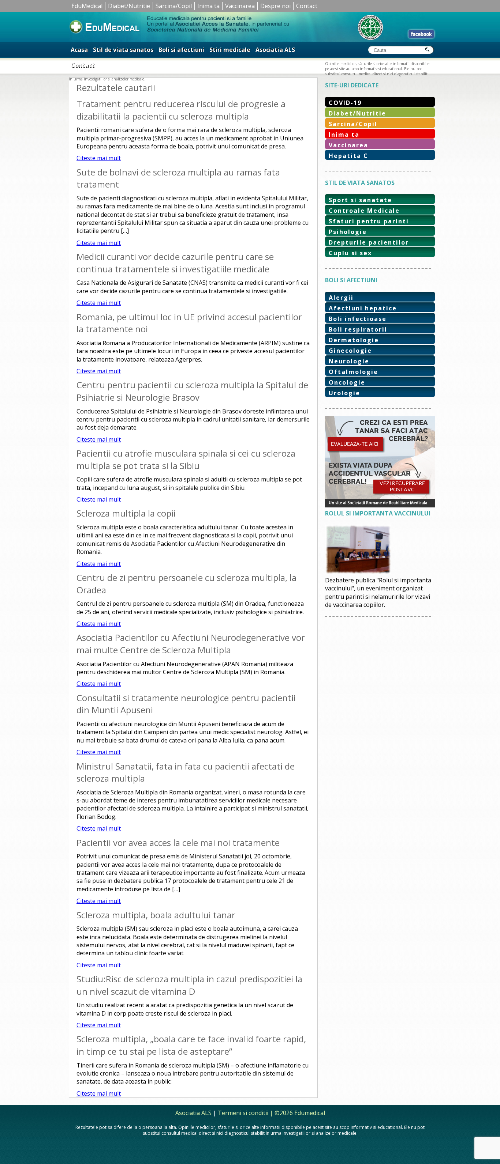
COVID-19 (345, 103)
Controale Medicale (364, 211)
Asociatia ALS (275, 50)
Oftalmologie (353, 372)
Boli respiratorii (358, 329)
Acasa (79, 50)
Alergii (341, 298)
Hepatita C (348, 156)
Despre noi (275, 6)
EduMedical (86, 6)
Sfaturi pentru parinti (369, 221)
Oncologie (347, 382)
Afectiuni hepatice (363, 308)
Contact (306, 6)
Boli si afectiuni (181, 50)
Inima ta (208, 6)
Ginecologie (350, 351)
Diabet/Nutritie (129, 6)
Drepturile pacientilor (369, 242)
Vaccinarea (240, 6)
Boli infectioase (358, 319)
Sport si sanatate (360, 200)
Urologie (344, 393)
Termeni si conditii (243, 1113)
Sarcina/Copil (174, 6)
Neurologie (349, 361)
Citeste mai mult (99, 158)
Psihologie (348, 232)
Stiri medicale (229, 50)
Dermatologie (354, 340)
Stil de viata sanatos (123, 50)
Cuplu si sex (350, 253)
